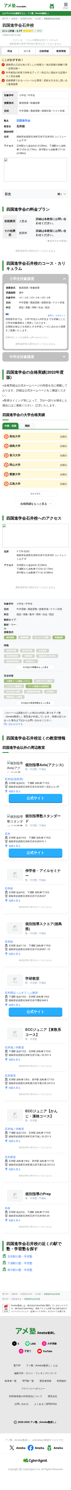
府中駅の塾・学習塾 (19, 1270)
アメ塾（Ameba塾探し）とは (42, 1365)
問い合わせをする (13, 723)
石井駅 (38, 18)
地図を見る (15, 791)
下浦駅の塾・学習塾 (19, 1263)
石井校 (9, 888)
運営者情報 (45, 1380)
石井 (7, 834)
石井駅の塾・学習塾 (19, 1256)
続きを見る (35, 493)
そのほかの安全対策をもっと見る (35, 702)
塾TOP (5, 18)
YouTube (47, 1351)
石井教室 (10, 1075)
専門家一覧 (28, 1380)
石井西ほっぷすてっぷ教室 (21, 993)
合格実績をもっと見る (33, 504)
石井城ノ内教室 (14, 1047)
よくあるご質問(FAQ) (45, 1403)
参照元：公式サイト (56, 315)
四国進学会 (23, 120)
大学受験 (52, 1343)
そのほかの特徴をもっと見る (35, 667)
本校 (7, 1208)
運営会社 (52, 1396)
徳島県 (14, 18)
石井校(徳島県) (14, 779)
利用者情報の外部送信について (25, 1396)
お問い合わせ (21, 1403)
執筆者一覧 (11, 1380)
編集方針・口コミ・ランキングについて (35, 1373)
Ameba (20, 1448)
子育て (27, 1351)
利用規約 (61, 1380)
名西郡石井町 (26, 18)
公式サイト (35, 797)
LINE (33, 1343)
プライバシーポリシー (33, 1388)
